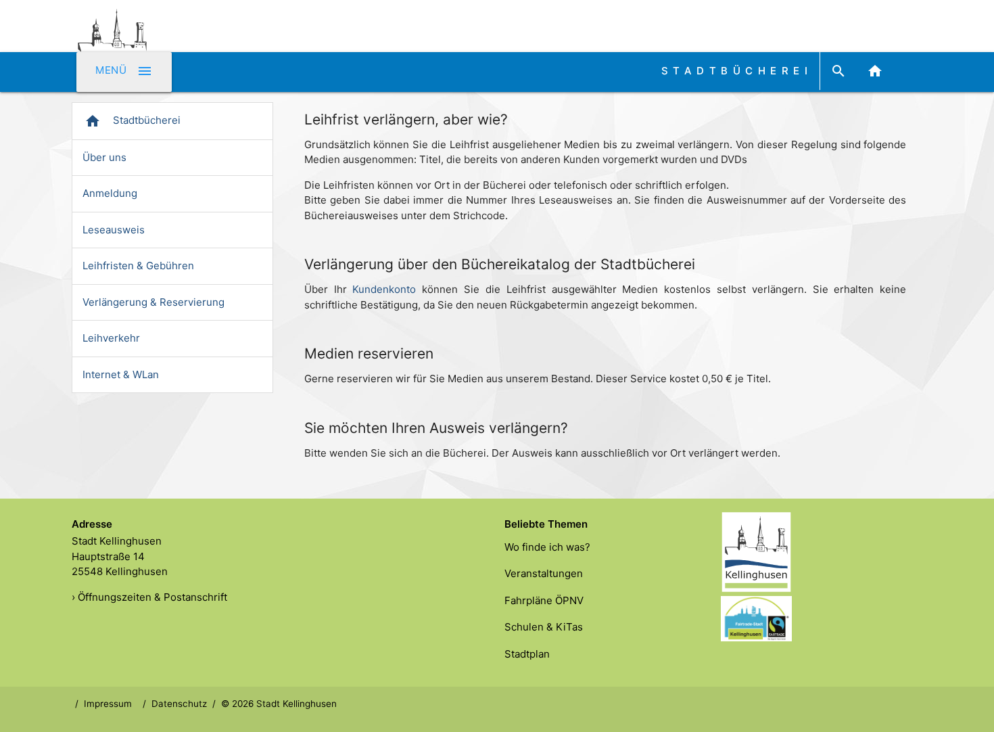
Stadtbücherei (133, 121)
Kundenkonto (384, 289)
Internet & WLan (120, 374)
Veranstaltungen (543, 573)
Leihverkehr (111, 337)
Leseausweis (113, 229)
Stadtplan (527, 653)
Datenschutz (179, 703)
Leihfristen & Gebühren (138, 265)
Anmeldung (109, 193)
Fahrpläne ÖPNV (544, 600)
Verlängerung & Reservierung (153, 302)
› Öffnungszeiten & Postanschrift (149, 597)
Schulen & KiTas (543, 626)
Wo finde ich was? (547, 547)
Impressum (108, 703)
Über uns (104, 157)
